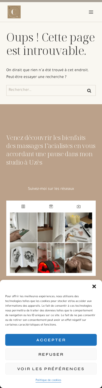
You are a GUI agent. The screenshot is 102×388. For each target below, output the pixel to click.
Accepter (51, 340)
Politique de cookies (48, 380)
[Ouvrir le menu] (91, 12)
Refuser (51, 354)
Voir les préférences (51, 368)
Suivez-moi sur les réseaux (51, 189)
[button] (94, 286)
